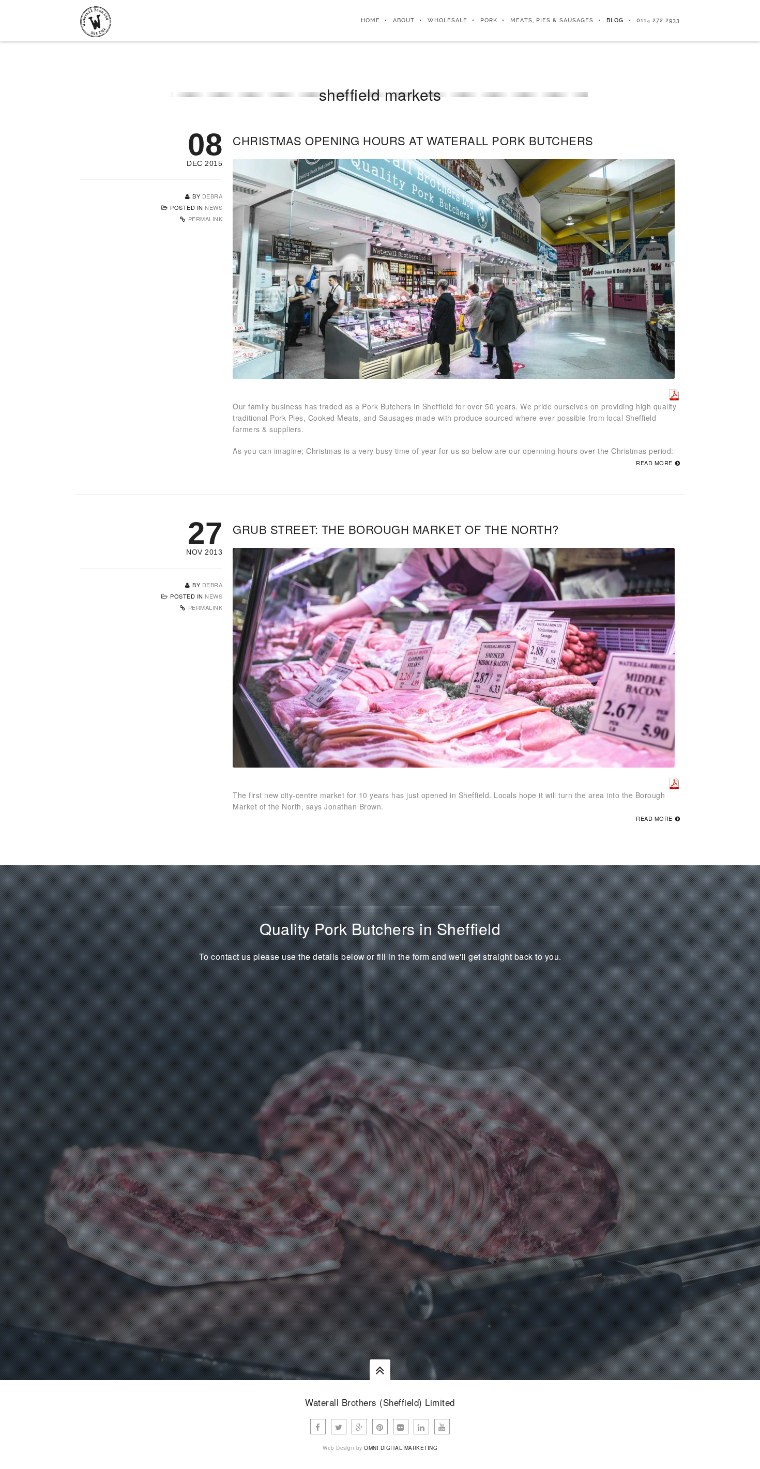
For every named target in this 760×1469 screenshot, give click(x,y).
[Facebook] (318, 1426)
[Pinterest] (380, 1426)
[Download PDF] (674, 395)
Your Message (428, 1113)
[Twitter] (338, 1426)
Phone (594, 1073)
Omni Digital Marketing (400, 1447)
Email (413, 1073)
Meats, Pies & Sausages (552, 20)
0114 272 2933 (658, 20)
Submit (421, 1270)
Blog (615, 20)
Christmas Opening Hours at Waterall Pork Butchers (413, 140)
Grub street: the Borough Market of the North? (396, 529)
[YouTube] (442, 1426)
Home (370, 20)
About (404, 20)
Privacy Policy (481, 1226)
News (213, 207)
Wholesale (447, 20)
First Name (423, 1033)
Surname (553, 1033)
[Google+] (359, 1426)
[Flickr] (400, 1426)
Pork (488, 20)
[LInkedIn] (421, 1426)
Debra (212, 196)
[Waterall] (95, 21)
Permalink (205, 219)
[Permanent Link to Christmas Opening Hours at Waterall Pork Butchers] (454, 373)
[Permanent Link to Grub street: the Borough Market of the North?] (454, 762)
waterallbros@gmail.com (155, 1142)
